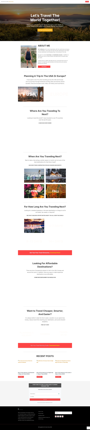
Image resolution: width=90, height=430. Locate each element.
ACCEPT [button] (87, 1)
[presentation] (26, 365)
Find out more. (11, 1)
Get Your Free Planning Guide (45, 30)
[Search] (70, 413)
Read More (21, 377)
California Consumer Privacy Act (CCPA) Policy (44, 418)
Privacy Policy (40, 413)
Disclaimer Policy (41, 415)
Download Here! (55, 252)
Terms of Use (40, 411)
